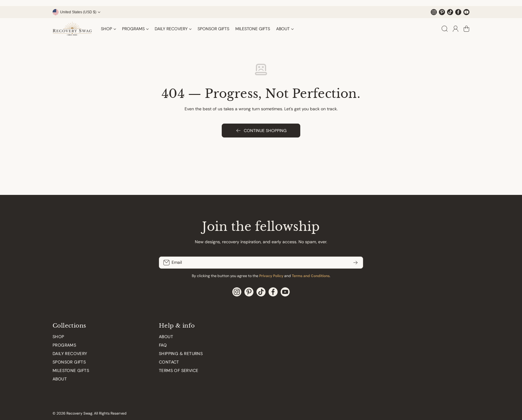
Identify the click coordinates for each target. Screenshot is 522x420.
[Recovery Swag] (72, 28)
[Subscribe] (355, 263)
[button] (466, 29)
